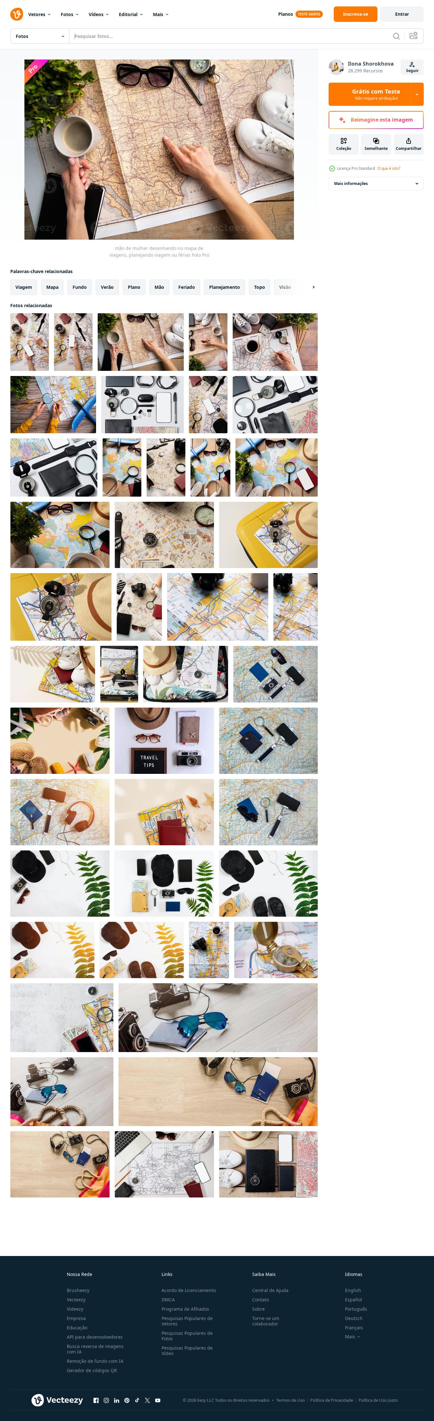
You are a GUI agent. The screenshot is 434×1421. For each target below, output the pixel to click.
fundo (80, 287)
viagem (23, 287)
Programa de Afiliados (185, 1309)
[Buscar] (396, 36)
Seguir (412, 70)
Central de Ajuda (270, 1290)
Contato (260, 1300)
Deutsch (354, 1318)
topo (259, 287)
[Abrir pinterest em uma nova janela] (126, 1400)
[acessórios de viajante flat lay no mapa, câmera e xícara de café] (217, 607)
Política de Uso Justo (378, 1400)
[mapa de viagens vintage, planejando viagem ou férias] (208, 404)
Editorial (128, 14)
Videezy (75, 1309)
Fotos (67, 14)
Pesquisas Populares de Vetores (187, 1321)
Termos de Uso (290, 1400)
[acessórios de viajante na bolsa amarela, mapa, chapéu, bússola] (268, 535)
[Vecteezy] (16, 14)
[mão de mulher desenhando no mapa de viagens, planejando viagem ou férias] (29, 342)
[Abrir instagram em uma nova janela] (106, 1400)
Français (354, 1328)
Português (356, 1309)
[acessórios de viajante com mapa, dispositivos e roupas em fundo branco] (276, 950)
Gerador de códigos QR (92, 1370)
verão (107, 287)
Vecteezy (76, 1300)
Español (353, 1300)
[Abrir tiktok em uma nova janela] (137, 1400)
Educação (77, 1328)
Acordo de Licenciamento (189, 1290)
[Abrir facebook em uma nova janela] (96, 1400)
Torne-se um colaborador (265, 1321)
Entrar (402, 14)
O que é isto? (388, 168)
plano (134, 287)
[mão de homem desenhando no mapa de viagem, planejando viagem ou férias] (275, 342)
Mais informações (351, 183)
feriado (186, 287)
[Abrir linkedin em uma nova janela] (116, 1400)
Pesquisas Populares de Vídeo (187, 1350)
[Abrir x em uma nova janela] (147, 1400)
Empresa (76, 1318)
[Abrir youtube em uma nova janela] (157, 1400)
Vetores (36, 14)
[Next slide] (308, 287)
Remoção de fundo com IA (95, 1361)
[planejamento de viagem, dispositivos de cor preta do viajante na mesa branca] (142, 404)
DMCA (168, 1300)
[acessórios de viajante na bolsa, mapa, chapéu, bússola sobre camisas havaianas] (119, 674)
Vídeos (96, 14)
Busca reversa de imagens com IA (95, 1349)
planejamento (224, 287)
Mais (158, 14)
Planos (285, 14)
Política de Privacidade (331, 1400)
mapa (52, 287)
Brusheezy (78, 1290)
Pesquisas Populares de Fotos (187, 1336)
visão (285, 287)
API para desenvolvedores (95, 1337)
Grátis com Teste (376, 94)
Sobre (258, 1309)
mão (159, 287)
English (353, 1290)
